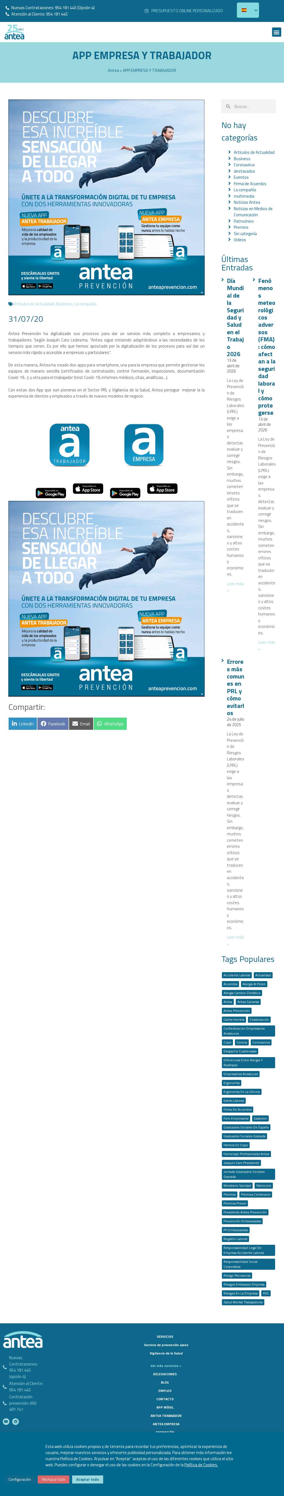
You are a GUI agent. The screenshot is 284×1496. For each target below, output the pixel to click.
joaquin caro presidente (241, 1162)
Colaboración (259, 1019)
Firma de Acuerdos (250, 183)
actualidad (263, 975)
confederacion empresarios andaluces (244, 1031)
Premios (241, 227)
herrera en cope (236, 1145)
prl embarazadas (236, 1230)
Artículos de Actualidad (34, 304)
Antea (113, 70)
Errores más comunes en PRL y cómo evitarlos (235, 687)
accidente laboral (237, 975)
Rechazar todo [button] (53, 1479)
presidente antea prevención (245, 1212)
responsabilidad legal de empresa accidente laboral (244, 1250)
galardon (260, 1118)
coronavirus (261, 1042)
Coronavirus (244, 165)
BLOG (165, 1382)
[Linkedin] (15, 1421)
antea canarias (248, 1001)
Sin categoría (245, 233)
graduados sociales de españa (246, 1127)
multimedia (244, 196)
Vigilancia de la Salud (166, 1353)
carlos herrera (234, 1019)
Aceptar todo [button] (87, 1479)
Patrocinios (244, 221)
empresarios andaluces (241, 1074)
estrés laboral (234, 1100)
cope (227, 1042)
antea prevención (237, 1010)
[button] (276, 32)
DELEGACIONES (165, 1374)
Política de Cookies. (201, 1465)
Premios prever (235, 1203)
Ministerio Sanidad (237, 1185)
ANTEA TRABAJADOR (166, 1415)
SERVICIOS (165, 1336)
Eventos (241, 177)
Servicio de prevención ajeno (166, 1344)
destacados (244, 171)
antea (228, 1001)
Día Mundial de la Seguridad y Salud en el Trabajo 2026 (235, 317)
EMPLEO (164, 1390)
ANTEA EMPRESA (166, 1424)
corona (242, 1042)
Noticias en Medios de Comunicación (253, 211)
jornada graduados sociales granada (244, 1174)
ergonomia (232, 1082)
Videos (240, 240)
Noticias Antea (247, 202)
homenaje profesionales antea (246, 1153)
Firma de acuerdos (238, 1109)
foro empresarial (236, 1118)
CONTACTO (165, 1399)
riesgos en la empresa (241, 1293)
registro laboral (235, 1238)
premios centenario (255, 1194)
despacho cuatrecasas (240, 1051)
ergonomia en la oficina (242, 1091)
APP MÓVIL (165, 1407)
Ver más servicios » (166, 1365)
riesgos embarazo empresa (244, 1284)
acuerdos (230, 984)
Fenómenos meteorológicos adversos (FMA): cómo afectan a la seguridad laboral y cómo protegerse (267, 346)
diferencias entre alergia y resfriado (243, 1062)
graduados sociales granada (244, 1136)
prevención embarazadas (242, 1221)
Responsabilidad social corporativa (241, 1264)
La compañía (85, 304)
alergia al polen (254, 984)
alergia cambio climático (242, 992)
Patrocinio (263, 1185)
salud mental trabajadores (243, 1302)
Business (64, 304)
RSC (266, 1293)
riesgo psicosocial (237, 1275)
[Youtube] (6, 1421)
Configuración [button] (20, 1479)
